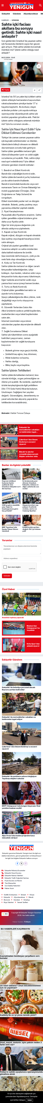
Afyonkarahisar (31, 14)
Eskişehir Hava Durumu (13, 873)
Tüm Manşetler (10, 883)
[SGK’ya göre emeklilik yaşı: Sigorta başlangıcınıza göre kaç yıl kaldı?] (11, 498)
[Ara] (40, 5)
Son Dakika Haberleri (12, 886)
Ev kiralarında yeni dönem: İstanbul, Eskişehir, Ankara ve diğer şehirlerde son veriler (30, 485)
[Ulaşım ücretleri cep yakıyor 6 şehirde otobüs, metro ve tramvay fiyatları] (31, 498)
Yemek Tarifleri (22, 902)
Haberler (5, 20)
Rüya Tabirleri (9, 902)
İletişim (23, 895)
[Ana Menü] (2, 5)
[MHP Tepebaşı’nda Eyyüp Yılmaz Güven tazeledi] (11, 520)
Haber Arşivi (9, 888)
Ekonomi (7, 900)
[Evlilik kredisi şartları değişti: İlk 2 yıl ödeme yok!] (31, 520)
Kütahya (27, 900)
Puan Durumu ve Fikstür (13, 881)
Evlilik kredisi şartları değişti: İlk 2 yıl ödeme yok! (31, 529)
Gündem (17, 14)
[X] (21, 863)
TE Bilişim (27, 922)
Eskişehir (6, 14)
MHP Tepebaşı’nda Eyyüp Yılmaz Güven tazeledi (10, 529)
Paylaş (6, 90)
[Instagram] (26, 863)
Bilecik (31, 897)
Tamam (29, 1100)
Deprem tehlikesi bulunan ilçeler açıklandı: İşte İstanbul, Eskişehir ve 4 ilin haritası (11, 485)
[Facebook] (17, 863)
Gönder (7, 576)
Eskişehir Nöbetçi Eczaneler (15, 870)
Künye (32, 895)
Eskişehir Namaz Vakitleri (14, 875)
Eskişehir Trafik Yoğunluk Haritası (17, 878)
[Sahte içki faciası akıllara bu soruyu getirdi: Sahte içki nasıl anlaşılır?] (21, 74)
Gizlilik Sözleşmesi (10, 895)
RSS (6, 914)
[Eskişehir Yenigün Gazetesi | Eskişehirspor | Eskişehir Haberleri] (21, 5)
